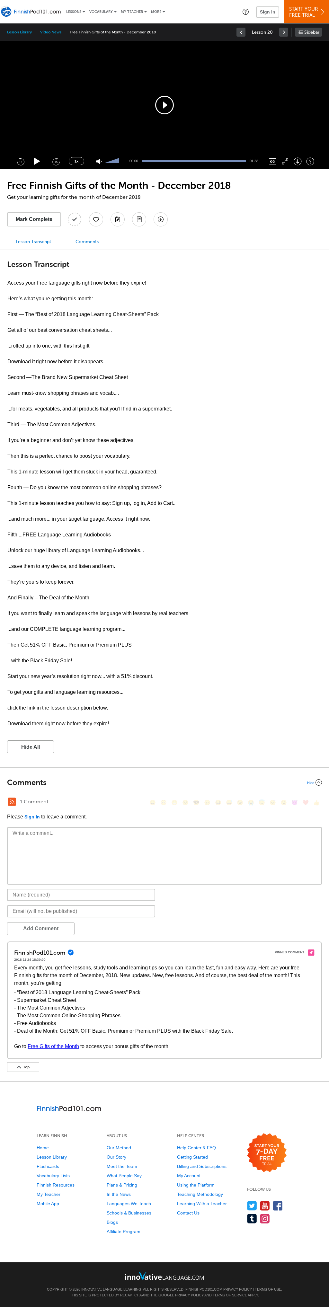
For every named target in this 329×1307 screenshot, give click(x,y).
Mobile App (48, 1203)
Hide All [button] (30, 747)
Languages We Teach (129, 1203)
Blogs (112, 1222)
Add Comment (40, 928)
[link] (240, 32)
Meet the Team (122, 1166)
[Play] (37, 161)
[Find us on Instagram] (265, 1218)
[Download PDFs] (139, 219)
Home (43, 1147)
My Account (188, 1175)
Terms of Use (268, 1289)
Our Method (119, 1147)
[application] (164, 105)
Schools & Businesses (129, 1212)
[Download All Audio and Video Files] (161, 219)
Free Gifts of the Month (53, 1046)
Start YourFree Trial (303, 12)
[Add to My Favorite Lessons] (96, 219)
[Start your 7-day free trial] (267, 1153)
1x (76, 161)
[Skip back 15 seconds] (20, 161)
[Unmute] (99, 161)
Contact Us (188, 1212)
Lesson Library (19, 32)
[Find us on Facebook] (278, 1206)
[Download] (298, 161)
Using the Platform (196, 1185)
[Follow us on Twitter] (252, 1206)
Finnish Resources (56, 1185)
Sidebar (311, 32)
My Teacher (132, 12)
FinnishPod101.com (203, 1289)
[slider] (112, 161)
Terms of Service (230, 1295)
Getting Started (192, 1157)
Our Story (116, 1157)
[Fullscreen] (285, 161)
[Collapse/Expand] (164, 782)
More (156, 12)
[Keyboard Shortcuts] (310, 161)
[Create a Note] (118, 219)
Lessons (73, 12)
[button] (245, 11)
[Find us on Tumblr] (252, 1218)
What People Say (124, 1175)
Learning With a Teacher (202, 1203)
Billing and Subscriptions (202, 1166)
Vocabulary (101, 12)
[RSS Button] (12, 802)
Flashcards (48, 1166)
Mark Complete (34, 219)
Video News (50, 32)
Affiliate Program (123, 1231)
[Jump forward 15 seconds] (56, 161)
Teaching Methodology (200, 1194)
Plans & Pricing (122, 1185)
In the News (119, 1194)
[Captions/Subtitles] (273, 161)
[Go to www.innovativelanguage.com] (164, 1275)
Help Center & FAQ (196, 1147)
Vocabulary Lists (53, 1175)
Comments (87, 241)
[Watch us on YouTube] (265, 1206)
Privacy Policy (237, 1289)
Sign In (267, 11)
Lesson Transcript (33, 241)
